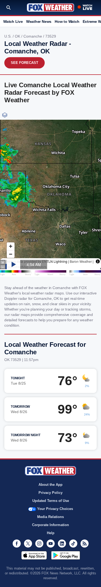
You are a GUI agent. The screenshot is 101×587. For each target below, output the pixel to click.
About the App (50, 485)
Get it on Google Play (65, 555)
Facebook (17, 543)
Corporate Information (50, 525)
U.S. (8, 36)
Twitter (28, 543)
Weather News (38, 21)
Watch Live (13, 21)
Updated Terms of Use (50, 501)
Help (50, 533)
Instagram (39, 543)
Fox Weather (50, 7)
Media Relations (50, 517)
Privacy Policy (50, 493)
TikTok (73, 543)
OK (18, 36)
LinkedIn (62, 543)
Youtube (51, 543)
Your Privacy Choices (55, 509)
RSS (85, 543)
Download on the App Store (34, 555)
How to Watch (67, 21)
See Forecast (24, 63)
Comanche (33, 36)
